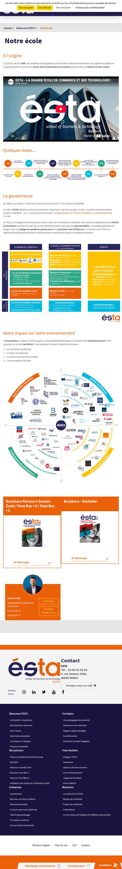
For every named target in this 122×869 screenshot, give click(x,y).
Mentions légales (41, 845)
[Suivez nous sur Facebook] (63, 692)
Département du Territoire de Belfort (74, 213)
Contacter (48, 601)
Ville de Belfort (102, 213)
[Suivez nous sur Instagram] (24, 692)
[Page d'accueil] (34, 671)
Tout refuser (44, 7)
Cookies (85, 845)
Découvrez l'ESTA (18, 714)
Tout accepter (26, 7)
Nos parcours (16, 750)
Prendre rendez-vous (48, 611)
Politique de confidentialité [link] (90, 7)
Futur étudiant (70, 750)
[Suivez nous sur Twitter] (44, 692)
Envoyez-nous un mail (79, 685)
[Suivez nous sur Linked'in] (33, 692)
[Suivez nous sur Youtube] (53, 692)
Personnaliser (63, 7)
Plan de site (61, 845)
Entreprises (15, 787)
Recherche (68, 787)
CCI (27, 213)
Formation (68, 714)
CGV (74, 845)
